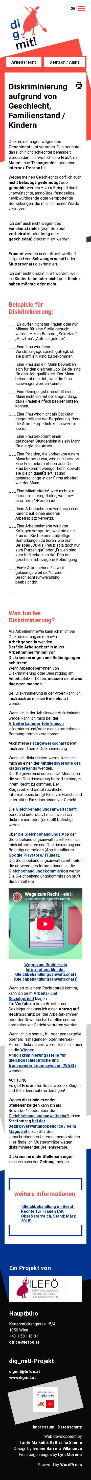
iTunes (51, 855)
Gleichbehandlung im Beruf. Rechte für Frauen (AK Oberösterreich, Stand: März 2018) (48, 1213)
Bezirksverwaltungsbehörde (36, 1126)
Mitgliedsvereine (56, 763)
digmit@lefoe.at (24, 1371)
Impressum (43, 1427)
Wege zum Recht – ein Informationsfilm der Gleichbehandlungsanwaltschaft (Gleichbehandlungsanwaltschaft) (46, 972)
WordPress (71, 1464)
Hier (13, 1142)
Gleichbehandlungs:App (47, 834)
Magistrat (18, 1131)
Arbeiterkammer (25, 723)
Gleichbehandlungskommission (38, 871)
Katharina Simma (66, 1442)
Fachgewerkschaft (48, 743)
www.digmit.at (22, 1377)
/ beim (69, 1126)
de (73, 8)
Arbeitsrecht (23, 62)
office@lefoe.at (24, 1342)
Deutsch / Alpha (65, 62)
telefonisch (53, 723)
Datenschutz (70, 1427)
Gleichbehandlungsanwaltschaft (46, 809)
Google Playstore (25, 855)
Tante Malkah (32, 1442)
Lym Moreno (70, 1454)
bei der (39, 1121)
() (42, 1058)
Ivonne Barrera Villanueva (57, 1448)
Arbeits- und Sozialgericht (33, 996)
